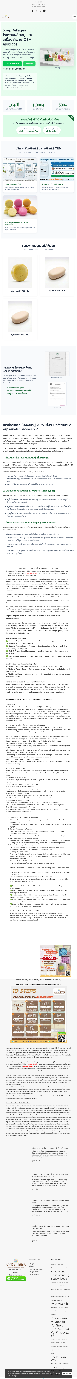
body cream (54, 1264)
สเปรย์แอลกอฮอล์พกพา (36, 1269)
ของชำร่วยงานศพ (55, 1289)
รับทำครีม (53, 1314)
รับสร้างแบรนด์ (60, 1329)
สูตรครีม (65, 1350)
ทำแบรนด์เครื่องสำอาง (63, 1307)
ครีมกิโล (67, 1296)
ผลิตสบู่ (64, 1311)
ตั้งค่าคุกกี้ (57, 1374)
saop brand (58, 1271)
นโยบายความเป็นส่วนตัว (44, 1374)
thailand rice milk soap (62, 1282)
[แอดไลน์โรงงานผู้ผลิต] (16, 1278)
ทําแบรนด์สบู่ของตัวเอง (56, 1311)
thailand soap (54, 1285)
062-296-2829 (10, 69)
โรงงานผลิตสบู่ (54, 1363)
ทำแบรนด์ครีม (60, 1303)
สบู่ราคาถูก (59, 1346)
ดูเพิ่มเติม (35, 1161)
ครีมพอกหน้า (60, 1300)
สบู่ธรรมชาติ (64, 1339)
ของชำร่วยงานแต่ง (55, 1293)
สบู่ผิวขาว (58, 1342)
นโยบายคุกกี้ (14, 1376)
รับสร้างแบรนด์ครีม (60, 1334)
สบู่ (12, 595)
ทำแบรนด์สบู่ (54, 1307)
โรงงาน (18, 579)
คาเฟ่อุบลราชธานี (34, 1272)
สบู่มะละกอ (53, 1346)
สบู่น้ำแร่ (53, 1342)
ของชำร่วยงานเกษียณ (65, 1289)
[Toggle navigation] (74, 17)
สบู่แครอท (60, 1350)
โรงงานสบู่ (57, 1367)
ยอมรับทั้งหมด (67, 1374)
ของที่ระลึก (62, 1293)
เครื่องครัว (32, 1266)
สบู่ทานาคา (58, 1339)
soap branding (60, 1275)
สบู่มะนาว (63, 1342)
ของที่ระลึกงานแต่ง (55, 1296)
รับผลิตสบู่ (57, 1325)
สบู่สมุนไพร (65, 1346)
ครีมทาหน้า (53, 1300)
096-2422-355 (20, 69)
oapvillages (67, 1267)
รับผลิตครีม (58, 1321)
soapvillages (59, 1278)
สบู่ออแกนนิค (54, 1350)
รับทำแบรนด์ (59, 1318)
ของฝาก (62, 1296)
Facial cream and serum (57, 1267)
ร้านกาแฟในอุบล (34, 1274)
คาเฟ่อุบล (31, 1264)
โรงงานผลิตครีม (58, 1358)
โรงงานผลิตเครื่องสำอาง (64, 1363)
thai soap (53, 1282)
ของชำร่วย (61, 1285)
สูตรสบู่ (52, 1353)
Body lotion (60, 1264)
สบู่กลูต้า (53, 1339)
